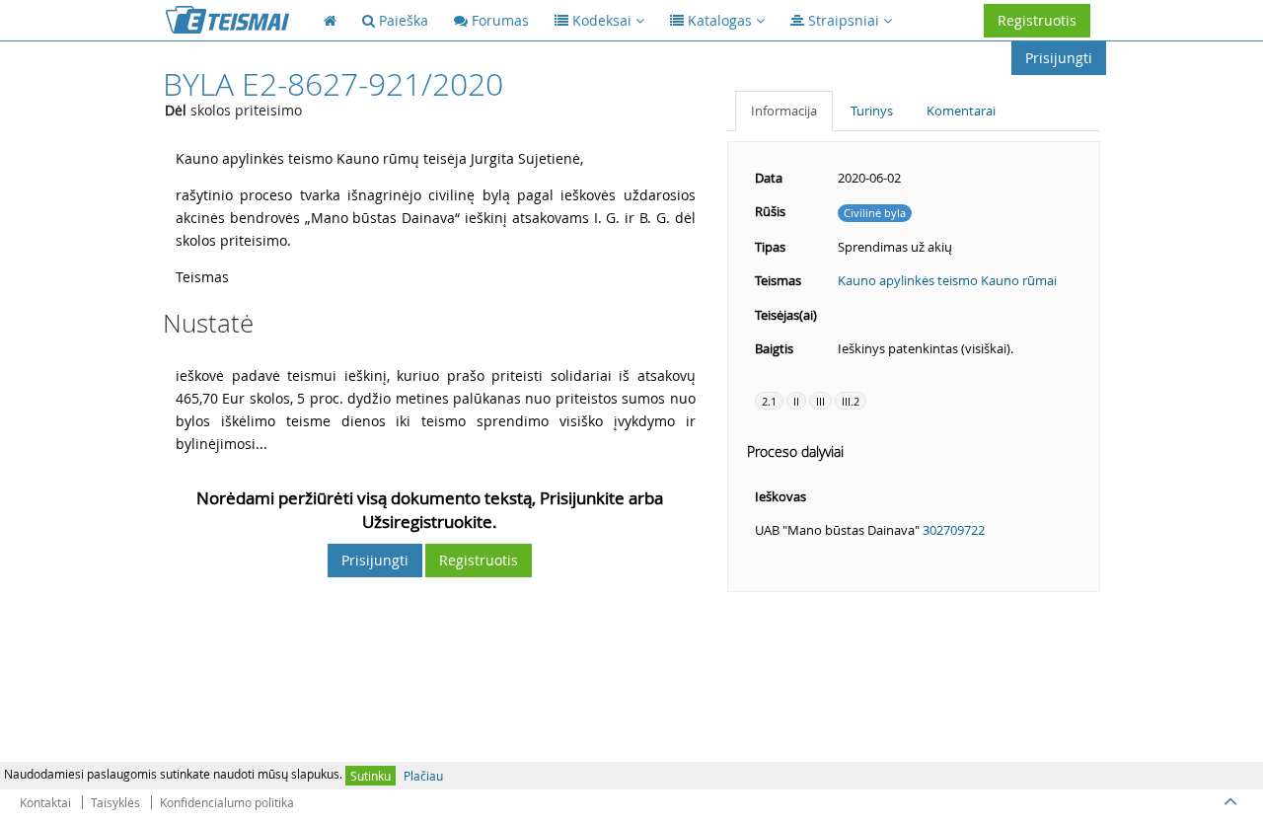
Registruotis (1037, 20)
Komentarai (961, 110)
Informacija (784, 110)
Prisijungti (1058, 57)
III (820, 401)
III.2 (850, 401)
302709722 (954, 530)
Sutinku (370, 776)
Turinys (872, 110)
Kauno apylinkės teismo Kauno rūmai (947, 280)
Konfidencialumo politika (227, 802)
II (796, 401)
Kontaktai (45, 802)
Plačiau (423, 776)
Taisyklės (115, 802)
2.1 (769, 401)
